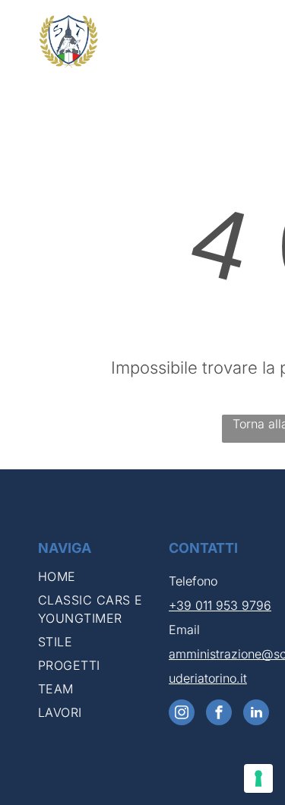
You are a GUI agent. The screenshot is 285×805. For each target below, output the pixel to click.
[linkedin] (256, 714)
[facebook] (219, 714)
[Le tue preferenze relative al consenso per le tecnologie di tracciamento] (258, 778)
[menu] (262, 31)
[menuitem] (99, 579)
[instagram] (182, 714)
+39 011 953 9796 (220, 605)
